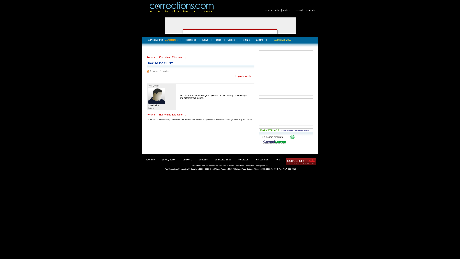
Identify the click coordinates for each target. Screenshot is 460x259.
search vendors (287, 131)
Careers (231, 39)
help (278, 159)
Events (259, 39)
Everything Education (171, 57)
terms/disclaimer (223, 159)
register (287, 10)
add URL (187, 159)
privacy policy (168, 159)
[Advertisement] (286, 73)
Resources (190, 39)
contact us (243, 159)
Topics (217, 39)
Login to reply (243, 76)
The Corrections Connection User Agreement (249, 166)
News (205, 39)
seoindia (153, 105)
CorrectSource (163, 39)
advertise (150, 159)
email (300, 10)
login (276, 10)
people (312, 10)
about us (203, 159)
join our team (262, 159)
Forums (246, 39)
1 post (151, 108)
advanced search (302, 131)
